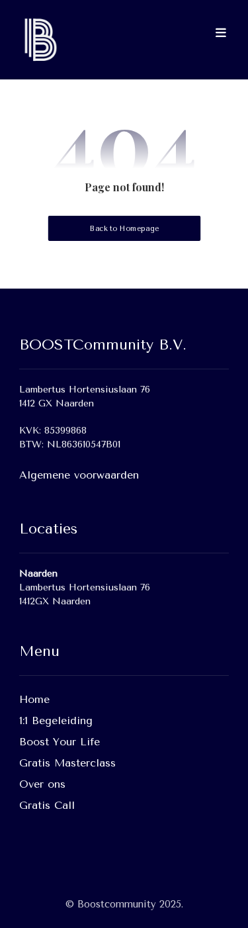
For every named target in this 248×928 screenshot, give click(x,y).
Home (34, 699)
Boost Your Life (59, 741)
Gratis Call (47, 805)
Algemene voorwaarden (79, 475)
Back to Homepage (123, 228)
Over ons (42, 784)
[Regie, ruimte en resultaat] (39, 39)
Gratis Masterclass (67, 763)
